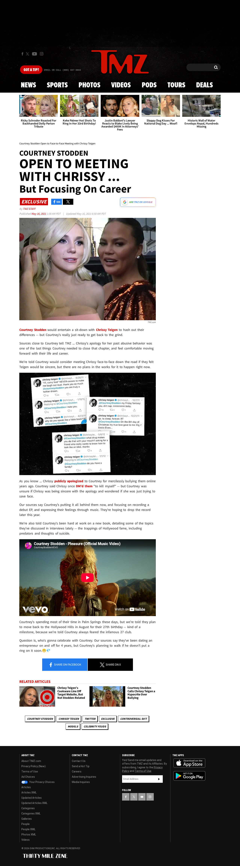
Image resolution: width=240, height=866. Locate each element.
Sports (57, 85)
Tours (176, 85)
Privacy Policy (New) (33, 766)
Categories (28, 808)
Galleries (26, 818)
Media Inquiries (81, 782)
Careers (76, 771)
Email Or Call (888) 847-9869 (62, 70)
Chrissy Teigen (68, 719)
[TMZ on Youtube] (34, 53)
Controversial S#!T (133, 719)
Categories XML (30, 813)
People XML (28, 829)
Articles (26, 787)
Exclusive (108, 719)
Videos (121, 85)
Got (31, 69)
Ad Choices (28, 776)
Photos (89, 85)
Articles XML (29, 792)
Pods (149, 85)
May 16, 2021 (38, 213)
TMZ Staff (29, 209)
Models (73, 726)
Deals (204, 85)
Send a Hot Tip (80, 766)
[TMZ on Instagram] (41, 54)
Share (67, 664)
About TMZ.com (31, 761)
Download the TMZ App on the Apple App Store (189, 763)
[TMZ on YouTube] (142, 797)
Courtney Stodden (40, 719)
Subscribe (159, 779)
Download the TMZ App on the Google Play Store (189, 776)
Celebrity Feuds (95, 726)
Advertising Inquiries (84, 776)
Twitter (90, 719)
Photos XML (28, 834)
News (28, 85)
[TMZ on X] (28, 54)
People (25, 824)
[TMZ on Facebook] (22, 54)
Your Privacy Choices (42, 782)
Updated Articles (31, 797)
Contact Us (79, 761)
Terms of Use (29, 771)
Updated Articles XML (34, 803)
